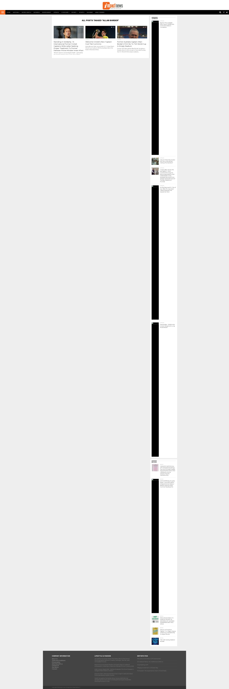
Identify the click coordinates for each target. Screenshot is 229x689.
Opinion (56, 12)
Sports (81, 12)
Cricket (73, 12)
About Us (55, 659)
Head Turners (99, 12)
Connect (54, 669)
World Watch (26, 12)
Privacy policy (56, 662)
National (16, 12)
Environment (46, 12)
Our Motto (55, 667)
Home (8, 12)
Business (37, 12)
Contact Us (55, 665)
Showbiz (90, 12)
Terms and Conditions (58, 660)
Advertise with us (57, 664)
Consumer (64, 12)
